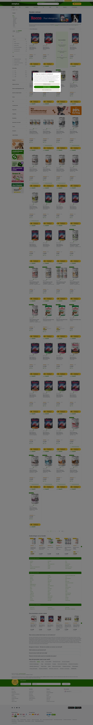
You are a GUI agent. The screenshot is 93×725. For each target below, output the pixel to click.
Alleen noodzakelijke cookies (46, 89)
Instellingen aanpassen (46, 84)
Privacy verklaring (51, 81)
